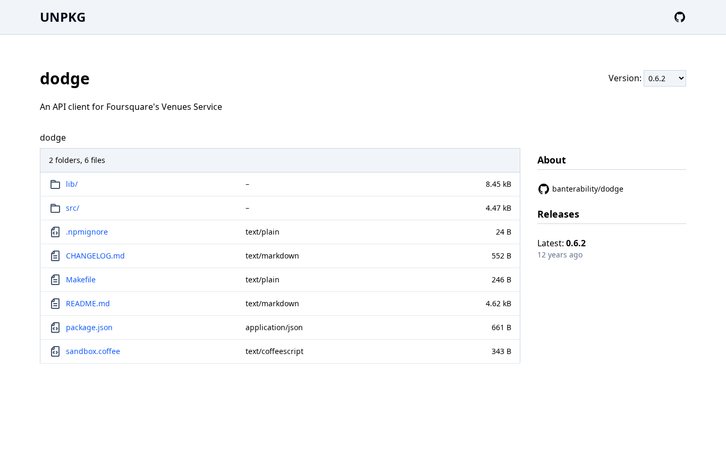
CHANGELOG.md (95, 256)
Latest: (561, 243)
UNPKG (63, 16)
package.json (89, 327)
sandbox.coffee (93, 351)
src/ (72, 208)
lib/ (72, 184)
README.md (88, 303)
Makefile (81, 279)
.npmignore (87, 232)
